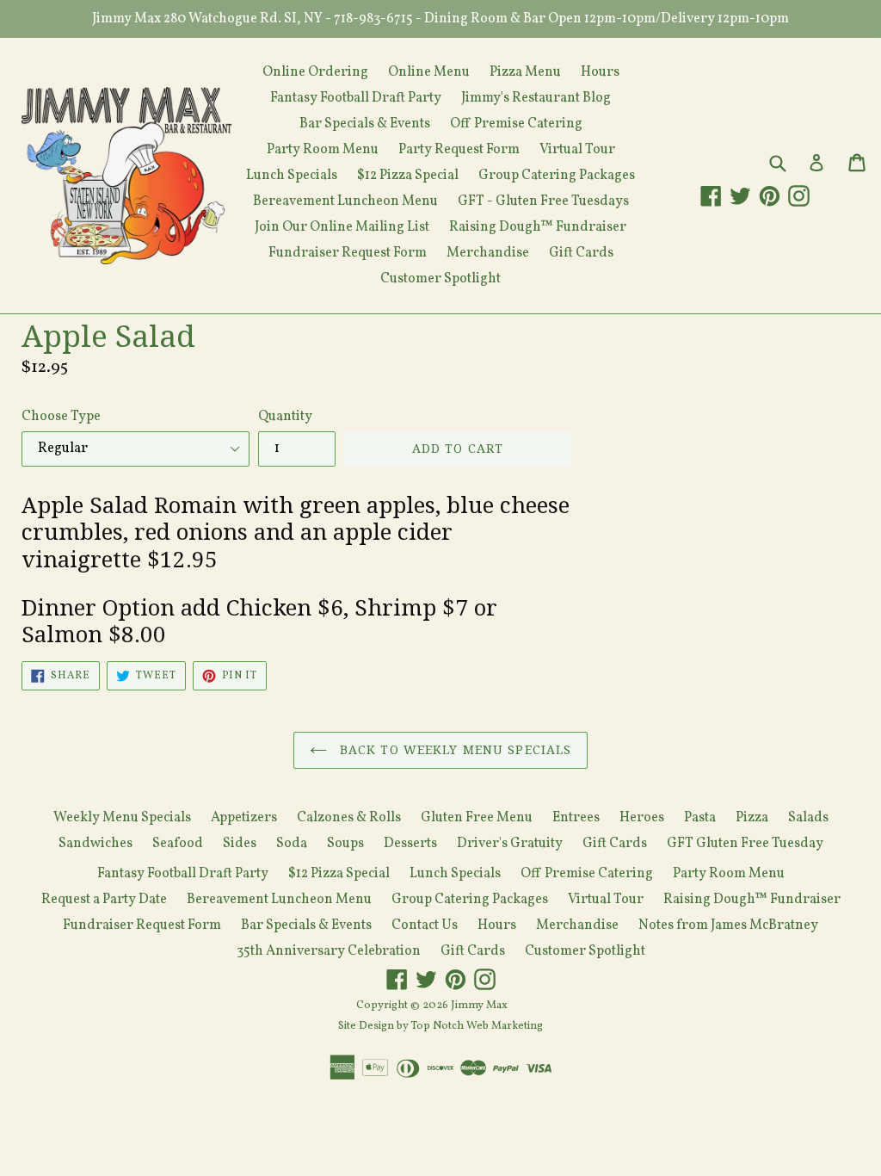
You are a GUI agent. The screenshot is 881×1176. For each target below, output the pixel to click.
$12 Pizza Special (408, 175)
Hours (600, 72)
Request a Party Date (104, 899)
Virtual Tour (577, 149)
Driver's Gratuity (510, 843)
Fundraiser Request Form (347, 253)
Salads (808, 817)
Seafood (177, 843)
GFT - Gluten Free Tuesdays (543, 201)
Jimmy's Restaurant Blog (536, 98)
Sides (239, 843)
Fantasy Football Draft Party (355, 98)
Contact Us (424, 925)
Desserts (410, 843)
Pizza (752, 817)
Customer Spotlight (440, 278)
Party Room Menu (323, 149)
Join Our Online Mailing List (342, 227)
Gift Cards (581, 253)
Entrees (576, 817)
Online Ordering (315, 72)
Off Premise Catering (516, 124)
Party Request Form (459, 149)
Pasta (700, 817)
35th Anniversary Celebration (329, 951)
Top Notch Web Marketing (476, 1026)
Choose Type (61, 416)
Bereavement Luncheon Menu (345, 201)
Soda (291, 843)
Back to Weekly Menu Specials (453, 750)
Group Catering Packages (556, 175)
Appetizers (244, 817)
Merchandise (488, 253)
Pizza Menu (525, 72)
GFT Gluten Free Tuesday (745, 843)
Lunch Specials (291, 175)
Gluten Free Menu (477, 817)
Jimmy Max (479, 1005)
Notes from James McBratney (728, 925)
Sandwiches (95, 843)
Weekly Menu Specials (122, 817)
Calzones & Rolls (349, 817)
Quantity (285, 416)
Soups (345, 843)
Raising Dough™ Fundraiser (537, 227)
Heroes (641, 817)
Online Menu (429, 72)
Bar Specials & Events (364, 124)
